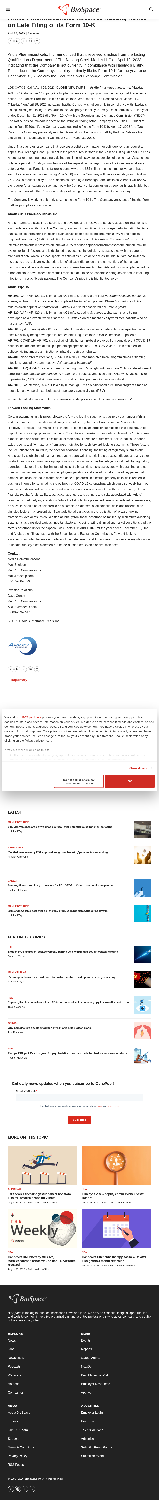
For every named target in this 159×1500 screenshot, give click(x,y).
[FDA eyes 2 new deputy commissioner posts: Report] (116, 1165)
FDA (10, 997)
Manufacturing (18, 822)
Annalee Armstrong (18, 856)
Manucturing (17, 972)
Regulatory (19, 680)
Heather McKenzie (17, 890)
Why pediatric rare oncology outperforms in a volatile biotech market (50, 1027)
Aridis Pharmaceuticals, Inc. (110, 87)
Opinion (13, 1023)
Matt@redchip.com (21, 576)
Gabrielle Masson (17, 956)
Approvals (15, 847)
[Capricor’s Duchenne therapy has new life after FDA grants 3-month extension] (116, 1228)
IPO (10, 947)
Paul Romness (15, 1032)
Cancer (13, 880)
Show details (138, 768)
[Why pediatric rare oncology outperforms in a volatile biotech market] (142, 1030)
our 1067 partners (28, 717)
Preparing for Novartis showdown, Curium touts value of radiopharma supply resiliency (61, 977)
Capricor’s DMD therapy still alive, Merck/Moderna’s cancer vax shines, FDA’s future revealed (42, 1260)
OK (130, 781)
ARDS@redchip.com (22, 607)
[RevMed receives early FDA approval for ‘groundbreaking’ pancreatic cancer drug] (142, 855)
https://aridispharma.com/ (114, 399)
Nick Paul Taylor (16, 831)
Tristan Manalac (16, 1007)
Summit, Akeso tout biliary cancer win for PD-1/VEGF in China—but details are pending (61, 885)
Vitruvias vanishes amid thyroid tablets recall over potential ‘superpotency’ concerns (60, 826)
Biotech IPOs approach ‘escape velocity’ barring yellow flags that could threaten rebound (63, 951)
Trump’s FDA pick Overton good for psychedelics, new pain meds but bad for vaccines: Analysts (67, 1053)
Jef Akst (45, 1269)
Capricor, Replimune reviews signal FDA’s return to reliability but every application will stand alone (68, 1002)
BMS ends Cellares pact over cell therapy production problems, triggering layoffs (57, 910)
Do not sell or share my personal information (78, 781)
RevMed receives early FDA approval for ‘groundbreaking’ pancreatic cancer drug (58, 852)
